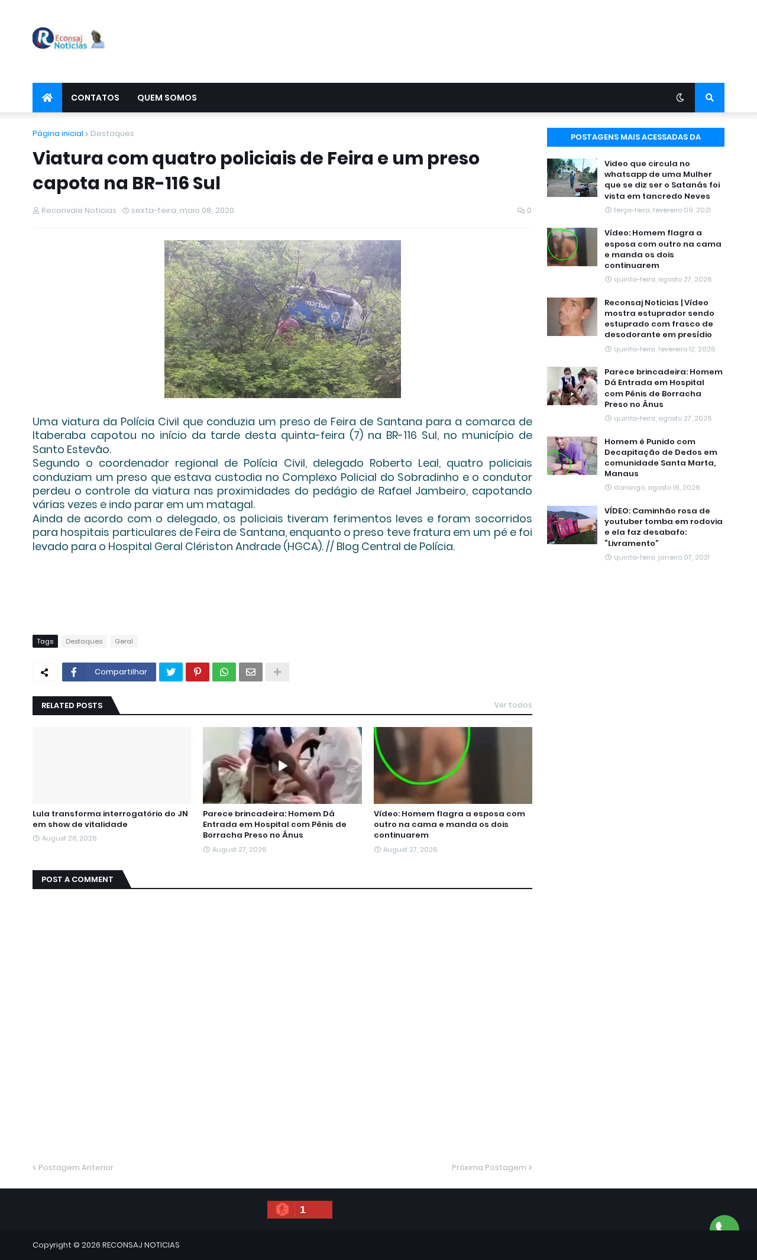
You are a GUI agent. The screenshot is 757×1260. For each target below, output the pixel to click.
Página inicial (58, 133)
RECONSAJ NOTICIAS (141, 1245)
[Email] (251, 672)
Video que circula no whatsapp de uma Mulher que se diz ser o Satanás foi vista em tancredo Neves (662, 180)
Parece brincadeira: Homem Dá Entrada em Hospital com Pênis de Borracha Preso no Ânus (275, 825)
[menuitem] (47, 97)
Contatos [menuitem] (95, 98)
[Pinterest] (197, 672)
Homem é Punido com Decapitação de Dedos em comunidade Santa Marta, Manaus (660, 458)
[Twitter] (171, 672)
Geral (124, 641)
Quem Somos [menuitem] (167, 98)
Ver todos (513, 705)
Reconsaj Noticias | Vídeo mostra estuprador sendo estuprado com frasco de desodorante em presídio (659, 319)
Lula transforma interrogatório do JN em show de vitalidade (110, 819)
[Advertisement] (509, 41)
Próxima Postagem (489, 1167)
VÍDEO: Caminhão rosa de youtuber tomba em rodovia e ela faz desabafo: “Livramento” (663, 527)
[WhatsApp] (224, 672)
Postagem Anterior (76, 1167)
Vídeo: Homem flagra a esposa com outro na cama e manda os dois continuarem (449, 825)
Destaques (112, 133)
